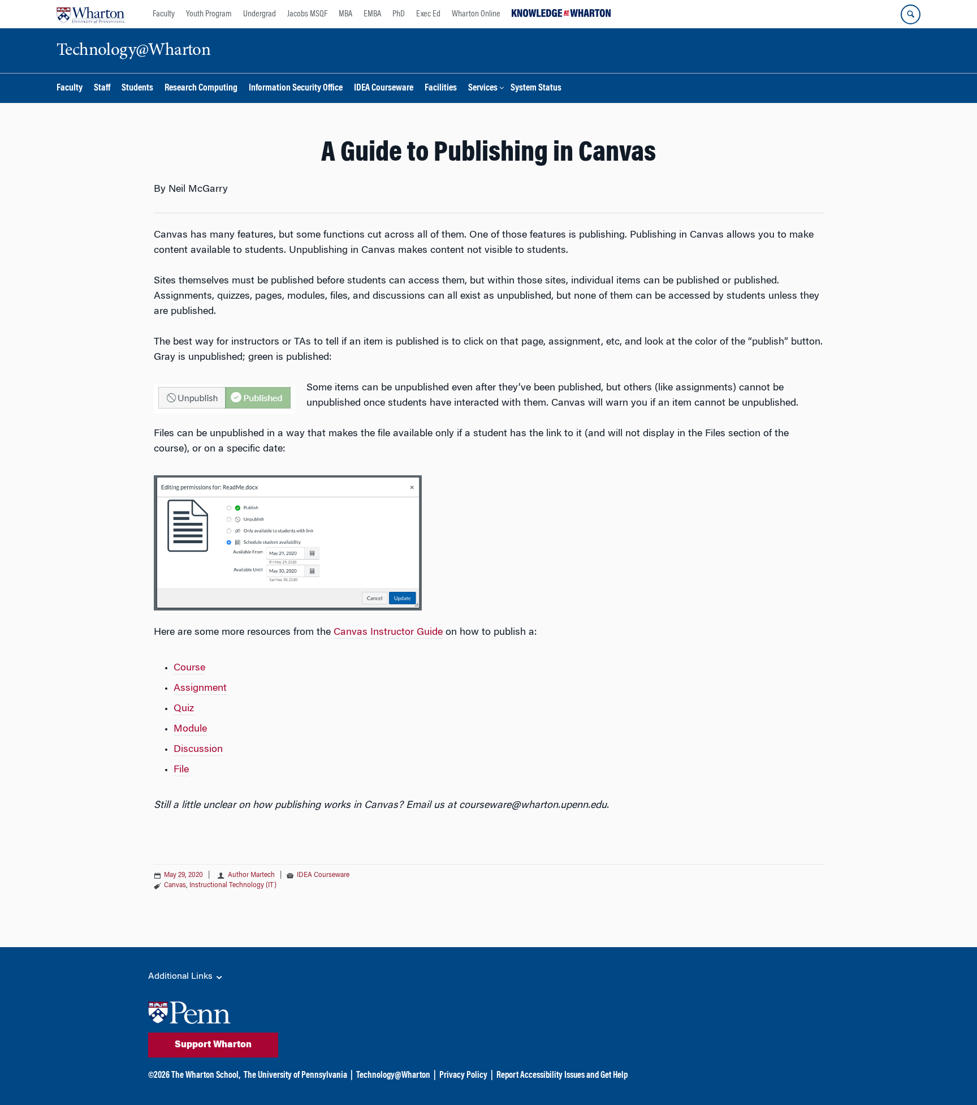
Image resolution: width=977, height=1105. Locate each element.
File (181, 770)
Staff (102, 88)
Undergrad (259, 14)
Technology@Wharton (393, 1075)
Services (483, 88)
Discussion (198, 750)
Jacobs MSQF (307, 14)
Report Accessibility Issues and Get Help (562, 1075)
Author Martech (252, 875)
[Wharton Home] (90, 14)
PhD (398, 14)
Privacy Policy (463, 1075)
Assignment (200, 688)
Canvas (175, 885)
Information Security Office (296, 88)
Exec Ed (428, 14)
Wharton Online (476, 14)
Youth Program (209, 14)
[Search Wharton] (910, 14)
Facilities (441, 88)
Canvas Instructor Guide (388, 632)
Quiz (184, 709)
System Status (536, 88)
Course (189, 668)
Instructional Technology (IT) (232, 885)
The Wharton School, (205, 1075)
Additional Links (181, 976)
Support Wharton (213, 1045)
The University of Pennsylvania (295, 1075)
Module (190, 729)
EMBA (372, 14)
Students (137, 88)
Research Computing (201, 88)
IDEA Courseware (383, 88)
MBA (345, 14)
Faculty (164, 14)
